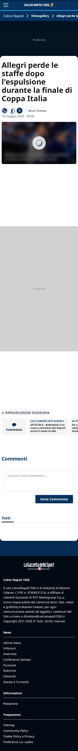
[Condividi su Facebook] (12, 111)
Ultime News (12, 643)
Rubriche (9, 671)
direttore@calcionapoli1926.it (44, 616)
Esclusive (9, 665)
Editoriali (9, 676)
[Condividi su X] (19, 111)
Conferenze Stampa (17, 659)
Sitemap (9, 725)
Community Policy (15, 731)
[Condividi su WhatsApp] (4, 111)
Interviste (10, 654)
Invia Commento (54, 499)
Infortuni (9, 648)
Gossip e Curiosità (15, 682)
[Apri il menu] (5, 5)
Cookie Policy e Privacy (18, 736)
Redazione (10, 704)
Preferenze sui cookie (18, 742)
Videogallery (40, 16)
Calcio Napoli (13, 16)
